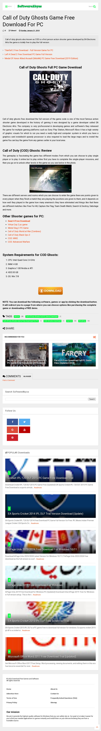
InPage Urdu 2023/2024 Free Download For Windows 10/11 (42, 549)
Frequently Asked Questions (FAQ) (63, 698)
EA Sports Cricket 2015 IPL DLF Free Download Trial (38, 620)
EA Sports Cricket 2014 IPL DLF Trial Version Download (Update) (45, 513)
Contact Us (54, 694)
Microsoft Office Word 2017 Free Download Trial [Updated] (42, 656)
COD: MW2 (13, 238)
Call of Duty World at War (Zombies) (24, 231)
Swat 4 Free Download (19, 221)
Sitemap (53, 703)
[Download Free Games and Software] (29, 7)
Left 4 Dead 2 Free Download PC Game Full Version (28, 54)
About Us (53, 689)
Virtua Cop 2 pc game (17, 224)
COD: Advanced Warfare (19, 242)
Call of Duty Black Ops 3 (19, 235)
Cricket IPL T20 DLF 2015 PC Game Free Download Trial (40, 478)
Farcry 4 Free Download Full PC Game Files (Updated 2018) (73, 361)
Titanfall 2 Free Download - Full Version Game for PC (29, 50)
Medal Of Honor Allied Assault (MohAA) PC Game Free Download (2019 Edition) (41, 58)
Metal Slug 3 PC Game (18, 228)
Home (8, 689)
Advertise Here (12, 694)
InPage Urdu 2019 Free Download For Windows (35, 585)
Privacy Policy (11, 703)
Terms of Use (11, 698)
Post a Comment (9, 380)
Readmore (38, 488)
